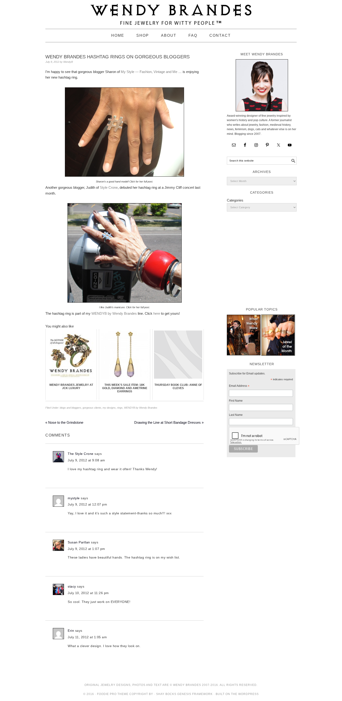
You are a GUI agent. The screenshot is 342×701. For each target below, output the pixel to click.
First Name (236, 400)
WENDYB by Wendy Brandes (114, 313)
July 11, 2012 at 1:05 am (87, 637)
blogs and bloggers (70, 407)
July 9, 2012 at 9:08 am (86, 460)
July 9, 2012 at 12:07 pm (87, 504)
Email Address (239, 386)
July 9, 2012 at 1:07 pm (86, 549)
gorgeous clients (92, 407)
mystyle (74, 498)
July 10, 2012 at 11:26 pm (88, 593)
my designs (109, 407)
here (156, 313)
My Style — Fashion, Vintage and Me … (151, 72)
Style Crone (109, 187)
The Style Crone (81, 454)
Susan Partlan (79, 542)
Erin (71, 630)
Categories (235, 200)
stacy (72, 586)
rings (120, 407)
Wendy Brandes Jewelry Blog (171, 12)
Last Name (236, 415)
